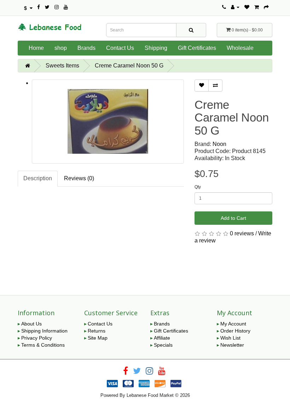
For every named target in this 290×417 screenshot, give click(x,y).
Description (37, 178)
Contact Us (120, 48)
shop (60, 48)
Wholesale (240, 48)
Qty (198, 186)
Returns (96, 331)
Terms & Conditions (43, 345)
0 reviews (242, 233)
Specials (163, 345)
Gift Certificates (197, 48)
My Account (233, 324)
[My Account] (235, 7)
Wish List (230, 338)
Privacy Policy (36, 338)
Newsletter (232, 345)
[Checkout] (266, 7)
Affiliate (162, 338)
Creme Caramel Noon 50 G (129, 66)
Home (36, 48)
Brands (86, 48)
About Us (31, 324)
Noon (219, 144)
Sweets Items (62, 66)
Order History (235, 331)
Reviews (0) (79, 178)
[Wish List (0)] (246, 7)
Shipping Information (44, 331)
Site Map (98, 338)
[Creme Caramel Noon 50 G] (108, 122)
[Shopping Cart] (256, 7)
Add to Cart (233, 218)
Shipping (156, 48)
